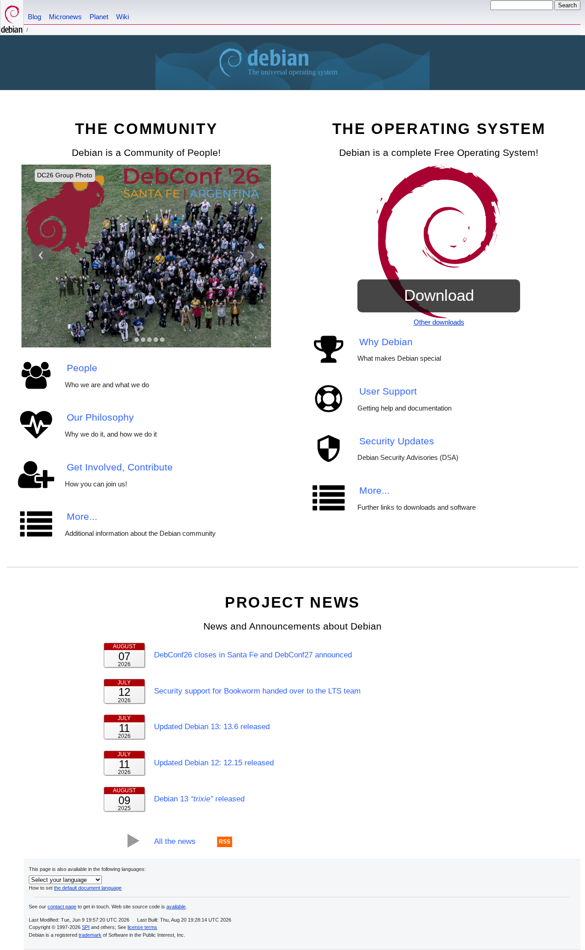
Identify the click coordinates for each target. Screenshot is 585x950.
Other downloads (439, 322)
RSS (224, 842)
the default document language (88, 888)
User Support (388, 391)
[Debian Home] (11, 17)
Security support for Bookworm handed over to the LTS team (257, 691)
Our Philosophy (100, 417)
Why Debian (386, 341)
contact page (62, 906)
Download (439, 295)
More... (82, 516)
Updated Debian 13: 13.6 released (212, 726)
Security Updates (396, 441)
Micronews (65, 17)
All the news (175, 841)
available (176, 906)
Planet (99, 17)
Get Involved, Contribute (120, 467)
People (82, 368)
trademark (90, 935)
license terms (142, 927)
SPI (86, 927)
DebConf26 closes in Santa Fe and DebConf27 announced (253, 655)
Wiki (122, 17)
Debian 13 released (199, 799)
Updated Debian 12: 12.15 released (214, 762)
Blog (34, 17)
